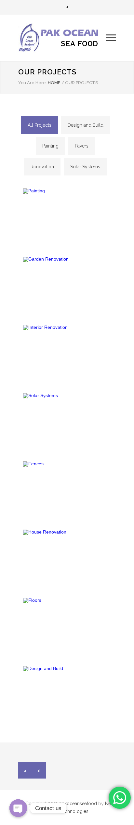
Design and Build (85, 125)
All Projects (39, 125)
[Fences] (67, 490)
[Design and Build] (67, 695)
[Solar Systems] (67, 422)
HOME (54, 82)
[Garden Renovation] (67, 286)
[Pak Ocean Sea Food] (62, 38)
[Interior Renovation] (67, 354)
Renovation (42, 166)
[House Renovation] (67, 559)
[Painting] (67, 217)
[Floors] (67, 627)
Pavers (81, 145)
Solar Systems (85, 166)
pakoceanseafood (78, 803)
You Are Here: (32, 82)
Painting (50, 145)
